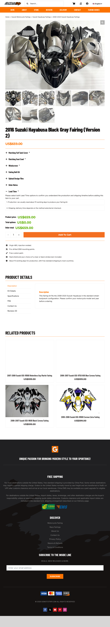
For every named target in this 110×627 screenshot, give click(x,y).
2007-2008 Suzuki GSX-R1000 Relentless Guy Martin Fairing (29, 375)
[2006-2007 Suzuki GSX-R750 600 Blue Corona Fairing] (77, 341)
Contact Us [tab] (12, 306)
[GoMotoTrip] (13, 3)
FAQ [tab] (9, 301)
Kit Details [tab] (12, 291)
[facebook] (45, 610)
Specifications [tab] (13, 296)
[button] (102, 22)
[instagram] (65, 610)
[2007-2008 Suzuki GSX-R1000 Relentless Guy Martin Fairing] (26, 341)
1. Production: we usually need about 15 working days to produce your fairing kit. (37, 202)
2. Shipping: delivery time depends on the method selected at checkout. (34, 208)
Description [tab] (12, 286)
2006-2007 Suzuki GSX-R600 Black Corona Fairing (30, 420)
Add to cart (64, 234)
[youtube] (55, 610)
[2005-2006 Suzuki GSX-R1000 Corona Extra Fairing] (77, 386)
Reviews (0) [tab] (12, 311)
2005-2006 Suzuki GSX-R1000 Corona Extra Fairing (80, 417)
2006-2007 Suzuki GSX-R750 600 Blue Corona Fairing (80, 375)
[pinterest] (60, 610)
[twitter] (50, 610)
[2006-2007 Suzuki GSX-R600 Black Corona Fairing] (26, 386)
